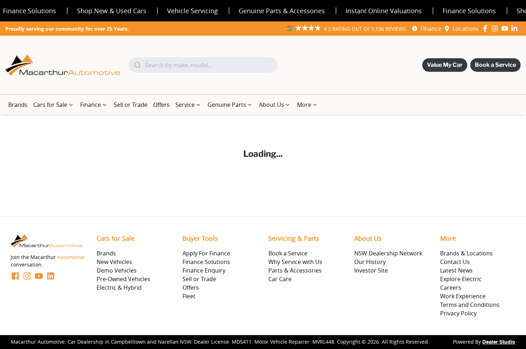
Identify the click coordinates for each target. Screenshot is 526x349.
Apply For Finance (206, 253)
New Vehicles (114, 262)
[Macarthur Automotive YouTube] (506, 28)
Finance (430, 29)
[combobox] (202, 65)
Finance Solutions (206, 262)
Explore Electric (461, 279)
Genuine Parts (227, 105)
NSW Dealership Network (388, 253)
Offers (161, 105)
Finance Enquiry (203, 270)
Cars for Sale (50, 105)
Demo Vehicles (117, 270)
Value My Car (445, 64)
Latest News (456, 270)
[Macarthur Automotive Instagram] (496, 28)
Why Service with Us (295, 262)
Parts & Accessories (295, 270)
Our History (370, 262)
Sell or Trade (130, 105)
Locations (466, 29)
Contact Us (455, 262)
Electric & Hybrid (119, 287)
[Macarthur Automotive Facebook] (486, 28)
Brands (18, 105)
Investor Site (371, 270)
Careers (450, 287)
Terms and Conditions (470, 305)
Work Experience (463, 296)
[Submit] (136, 65)
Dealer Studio (498, 342)
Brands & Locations (466, 253)
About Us (271, 105)
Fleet (188, 296)
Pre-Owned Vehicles (123, 279)
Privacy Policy (458, 313)
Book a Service (495, 64)
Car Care (280, 279)
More (304, 105)
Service (185, 105)
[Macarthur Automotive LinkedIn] (516, 28)
